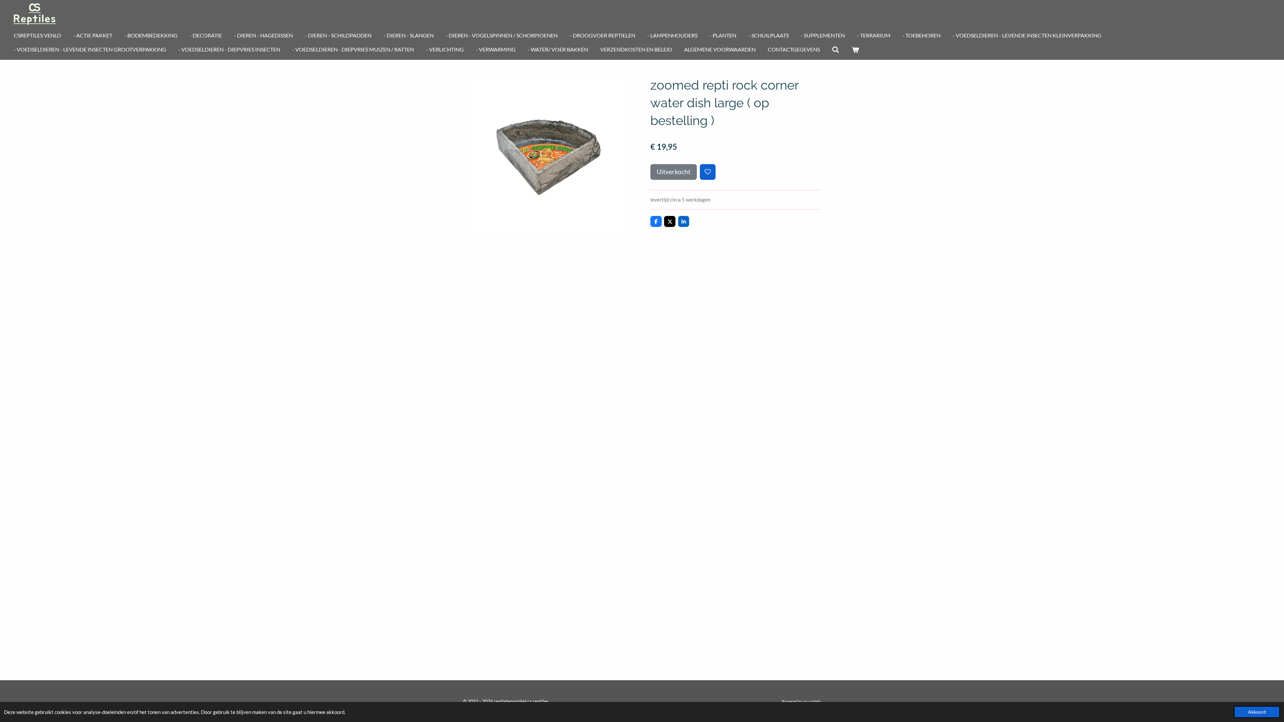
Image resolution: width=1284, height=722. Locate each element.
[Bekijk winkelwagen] (855, 49)
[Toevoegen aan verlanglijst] (708, 172)
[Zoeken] (836, 49)
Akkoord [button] (1257, 712)
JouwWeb (812, 701)
